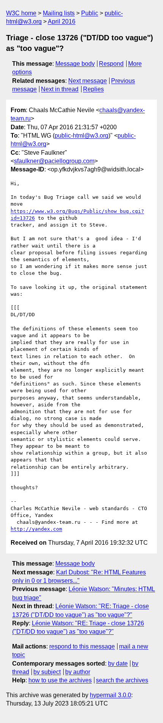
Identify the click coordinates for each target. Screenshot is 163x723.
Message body (75, 63)
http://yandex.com (36, 529)
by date (118, 663)
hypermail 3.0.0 (110, 695)
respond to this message (82, 646)
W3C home (21, 13)
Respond (111, 63)
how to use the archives (60, 680)
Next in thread (59, 89)
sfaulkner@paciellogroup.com (54, 161)
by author (77, 672)
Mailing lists (59, 13)
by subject (47, 672)
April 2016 (61, 21)
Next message (87, 81)
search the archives (122, 680)
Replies (93, 89)
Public (89, 13)
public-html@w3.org (81, 135)
